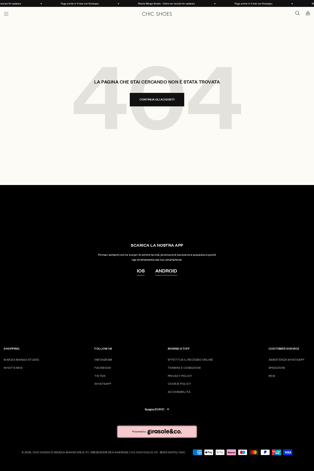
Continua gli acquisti (157, 99)
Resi (272, 376)
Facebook (102, 368)
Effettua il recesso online (190, 359)
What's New (13, 368)
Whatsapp (102, 383)
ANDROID (166, 270)
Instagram (103, 359)
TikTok (100, 376)
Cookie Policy (179, 383)
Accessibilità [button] (179, 392)
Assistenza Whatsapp (286, 359)
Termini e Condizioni (184, 368)
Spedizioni (277, 368)
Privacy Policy (180, 376)
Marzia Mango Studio (21, 359)
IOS (141, 270)
